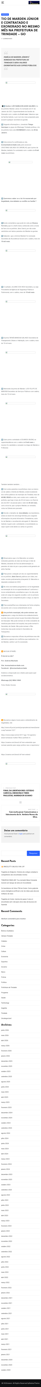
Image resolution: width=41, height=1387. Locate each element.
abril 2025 (4, 1097)
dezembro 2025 (6, 1061)
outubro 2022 (5, 1246)
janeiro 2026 (5, 1056)
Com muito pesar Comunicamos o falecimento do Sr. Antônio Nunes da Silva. (22, 814)
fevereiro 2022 (6, 1288)
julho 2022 (4, 1262)
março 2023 (5, 1221)
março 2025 (5, 1102)
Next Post (31, 809)
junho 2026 (5, 1030)
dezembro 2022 (6, 1236)
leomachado (7, 38)
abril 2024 (4, 1154)
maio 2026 (5, 1035)
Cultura (3, 951)
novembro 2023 (6, 1179)
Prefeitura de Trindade (9, 987)
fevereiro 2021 (6, 1349)
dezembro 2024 (6, 1113)
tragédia (4, 1008)
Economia (4, 957)
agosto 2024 (5, 1133)
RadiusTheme (34, 1383)
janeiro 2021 (5, 1354)
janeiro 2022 (5, 1293)
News (3, 972)
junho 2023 (5, 1205)
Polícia (3, 977)
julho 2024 (4, 1138)
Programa (4, 993)
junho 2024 (5, 1143)
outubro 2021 (5, 1308)
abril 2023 (4, 1215)
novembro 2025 (6, 1066)
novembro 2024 (6, 1118)
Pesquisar (33, 853)
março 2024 (5, 1159)
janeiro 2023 (5, 1231)
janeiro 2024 (5, 1169)
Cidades (4, 941)
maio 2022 (5, 1272)
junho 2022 (5, 1267)
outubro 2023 (5, 1185)
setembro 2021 (6, 1313)
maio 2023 (5, 1210)
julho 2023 (4, 1200)
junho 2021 (5, 1329)
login (20, 834)
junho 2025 (5, 1087)
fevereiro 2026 (6, 1051)
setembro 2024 (6, 1128)
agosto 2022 (5, 1257)
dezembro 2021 (6, 1298)
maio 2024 (5, 1149)
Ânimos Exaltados (7, 931)
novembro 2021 (6, 1303)
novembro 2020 (6, 1365)
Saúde (3, 998)
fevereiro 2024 (6, 1164)
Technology (5, 1003)
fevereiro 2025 (6, 1107)
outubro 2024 (5, 1123)
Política (3, 982)
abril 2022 (4, 1277)
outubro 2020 (5, 1370)
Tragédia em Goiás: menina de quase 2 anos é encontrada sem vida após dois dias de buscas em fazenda (19, 902)
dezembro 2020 (6, 1360)
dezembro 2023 (6, 1174)
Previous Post (11, 788)
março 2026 (5, 1046)
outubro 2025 (5, 1071)
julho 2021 (4, 1324)
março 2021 (5, 1344)
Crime (3, 946)
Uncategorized (6, 1018)
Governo (4, 967)
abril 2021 (4, 1339)
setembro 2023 (6, 1190)
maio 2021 (5, 1334)
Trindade (4, 1013)
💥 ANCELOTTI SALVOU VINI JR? (13, 867)
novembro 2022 (6, 1241)
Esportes (4, 962)
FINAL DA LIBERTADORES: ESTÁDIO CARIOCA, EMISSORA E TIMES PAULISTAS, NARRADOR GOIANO (18, 793)
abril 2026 (4, 1040)
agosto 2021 (5, 1318)
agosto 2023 (5, 1195)
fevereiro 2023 (6, 1226)
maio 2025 (5, 1092)
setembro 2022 (6, 1252)
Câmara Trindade (7, 936)
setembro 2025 (6, 1076)
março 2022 (5, 1282)
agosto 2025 (5, 1082)
